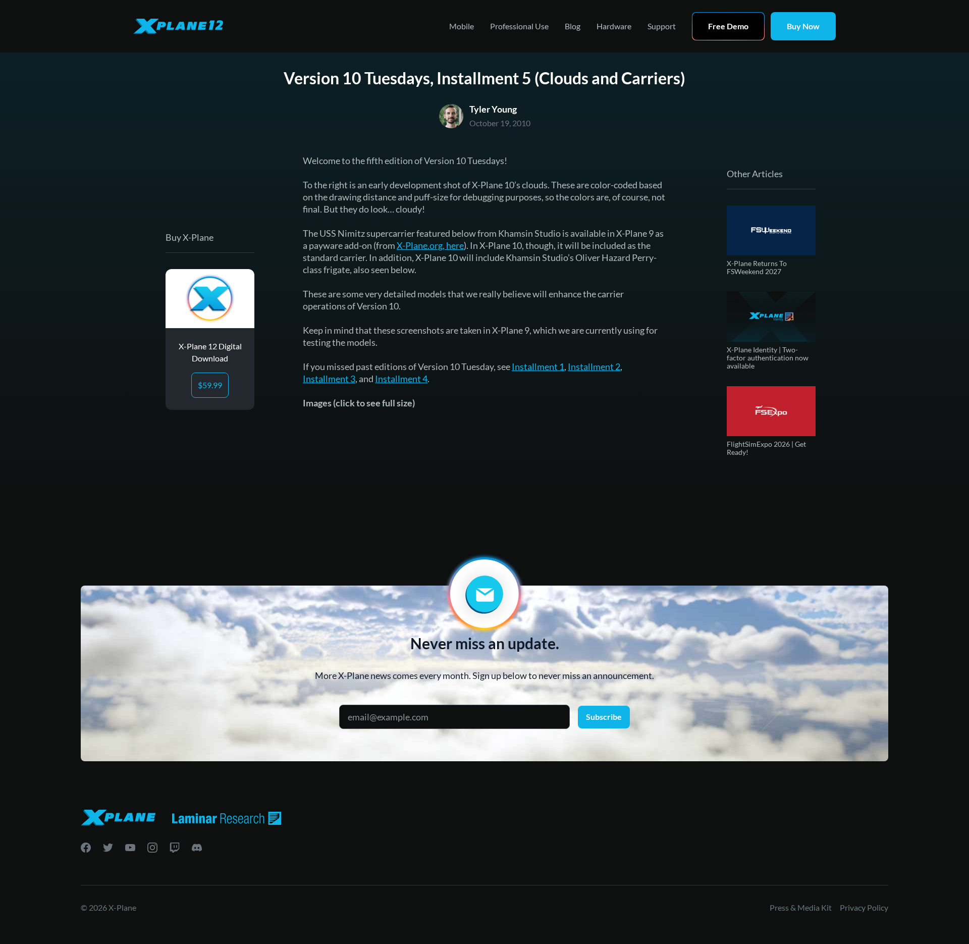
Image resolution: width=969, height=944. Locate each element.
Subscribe (604, 716)
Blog (572, 26)
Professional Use (519, 26)
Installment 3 (329, 378)
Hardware (614, 26)
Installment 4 (401, 378)
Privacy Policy (864, 907)
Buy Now (803, 26)
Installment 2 (594, 366)
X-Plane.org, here (430, 245)
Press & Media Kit (801, 907)
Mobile (461, 26)
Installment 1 (538, 366)
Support (662, 26)
